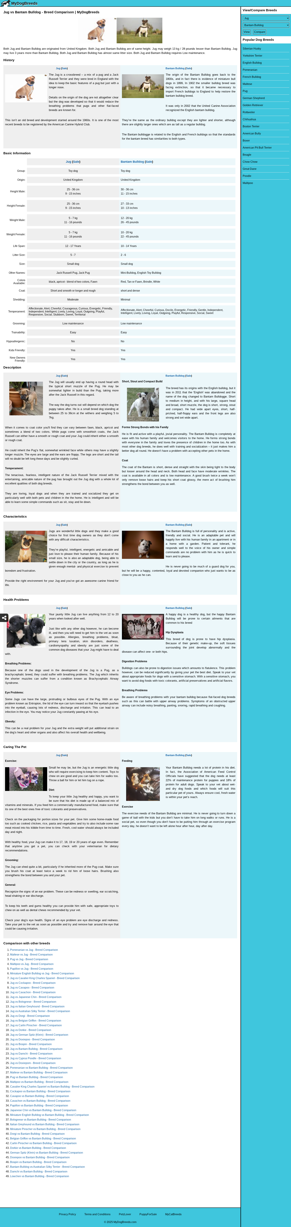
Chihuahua (249, 119)
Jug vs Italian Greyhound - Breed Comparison (37, 1006)
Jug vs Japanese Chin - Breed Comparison (35, 997)
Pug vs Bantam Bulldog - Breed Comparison (36, 1077)
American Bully (252, 133)
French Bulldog (252, 76)
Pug (245, 91)
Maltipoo (248, 183)
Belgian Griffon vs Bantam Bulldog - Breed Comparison (43, 1138)
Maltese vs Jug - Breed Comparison (31, 954)
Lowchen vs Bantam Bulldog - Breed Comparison (39, 1176)
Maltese (247, 84)
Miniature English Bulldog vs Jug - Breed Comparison (42, 973)
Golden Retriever (253, 105)
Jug (58, 68)
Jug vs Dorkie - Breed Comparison (30, 1030)
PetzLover (125, 1214)
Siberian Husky (252, 48)
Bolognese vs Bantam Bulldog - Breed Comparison (40, 1119)
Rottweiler (249, 112)
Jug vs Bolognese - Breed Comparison (33, 1001)
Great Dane (249, 168)
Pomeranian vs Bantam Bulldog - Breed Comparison (41, 1067)
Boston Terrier (251, 126)
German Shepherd (254, 98)
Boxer (246, 140)
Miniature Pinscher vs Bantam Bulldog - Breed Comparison (45, 1129)
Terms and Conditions (97, 1214)
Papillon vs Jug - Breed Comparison (31, 968)
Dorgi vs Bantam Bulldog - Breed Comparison (37, 1133)
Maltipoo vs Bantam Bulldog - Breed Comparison (39, 1081)
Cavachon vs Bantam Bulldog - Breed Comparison (40, 1100)
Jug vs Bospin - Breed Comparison (31, 1044)
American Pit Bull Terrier (257, 147)
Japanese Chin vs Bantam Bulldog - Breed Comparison (43, 1110)
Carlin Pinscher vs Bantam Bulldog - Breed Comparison (43, 1143)
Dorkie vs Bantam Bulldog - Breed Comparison (38, 1147)
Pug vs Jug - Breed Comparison (29, 959)
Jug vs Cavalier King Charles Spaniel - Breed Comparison (45, 978)
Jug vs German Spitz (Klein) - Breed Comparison (39, 1034)
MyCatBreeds (173, 1214)
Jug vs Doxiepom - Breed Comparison (33, 1063)
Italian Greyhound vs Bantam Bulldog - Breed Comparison (44, 1124)
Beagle (247, 154)
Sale (64, 68)
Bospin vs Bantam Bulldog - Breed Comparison (38, 1162)
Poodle (247, 175)
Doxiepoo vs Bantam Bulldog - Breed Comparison (40, 1157)
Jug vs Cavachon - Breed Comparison (33, 992)
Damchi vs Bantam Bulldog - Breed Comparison (38, 1171)
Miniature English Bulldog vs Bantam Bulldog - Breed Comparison (49, 1114)
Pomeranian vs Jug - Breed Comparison (34, 949)
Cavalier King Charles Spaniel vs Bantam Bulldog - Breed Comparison (52, 1086)
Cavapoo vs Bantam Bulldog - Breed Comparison (39, 1096)
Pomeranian (250, 69)
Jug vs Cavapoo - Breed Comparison (32, 987)
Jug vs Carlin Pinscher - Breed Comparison (36, 1025)
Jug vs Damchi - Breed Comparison (31, 1053)
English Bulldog (252, 62)
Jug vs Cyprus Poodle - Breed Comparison (35, 1058)
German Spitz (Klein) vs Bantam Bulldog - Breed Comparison (46, 1152)
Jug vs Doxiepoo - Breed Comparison (32, 1039)
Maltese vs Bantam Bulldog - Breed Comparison (39, 1072)
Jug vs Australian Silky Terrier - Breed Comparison (40, 1011)
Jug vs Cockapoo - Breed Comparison (33, 982)
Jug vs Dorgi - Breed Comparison (30, 1015)
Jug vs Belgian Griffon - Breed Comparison (35, 1020)
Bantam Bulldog (175, 68)
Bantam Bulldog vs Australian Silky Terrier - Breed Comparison (47, 1166)
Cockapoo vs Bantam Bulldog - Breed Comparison (40, 1091)
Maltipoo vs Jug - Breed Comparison (32, 964)
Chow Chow (250, 161)
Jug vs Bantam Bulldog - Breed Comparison (36, 1048)
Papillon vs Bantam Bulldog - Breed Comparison (39, 1105)
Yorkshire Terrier (252, 55)
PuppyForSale (148, 1214)
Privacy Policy (67, 1214)
